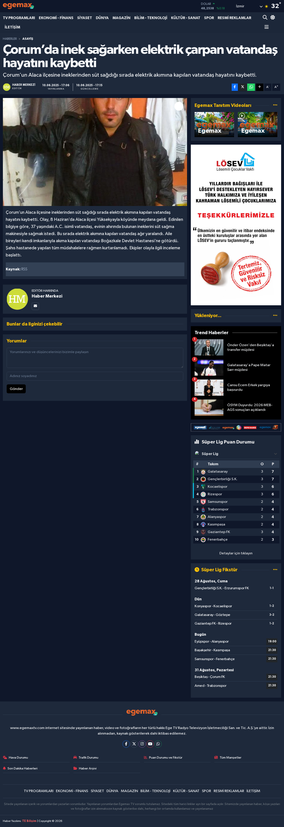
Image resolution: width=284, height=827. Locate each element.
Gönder (16, 389)
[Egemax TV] (18, 6)
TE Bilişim (29, 821)
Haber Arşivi (88, 768)
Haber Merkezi (47, 296)
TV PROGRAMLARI (19, 18)
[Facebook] (126, 744)
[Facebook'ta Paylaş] (235, 87)
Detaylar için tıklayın (235, 553)
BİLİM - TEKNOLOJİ (150, 18)
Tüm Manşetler (230, 757)
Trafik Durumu (88, 757)
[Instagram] (142, 744)
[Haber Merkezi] (17, 299)
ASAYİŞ (27, 38)
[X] (134, 744)
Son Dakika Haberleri (22, 768)
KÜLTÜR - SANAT (185, 18)
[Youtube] (150, 744)
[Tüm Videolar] (275, 105)
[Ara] (265, 18)
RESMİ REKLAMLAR (234, 18)
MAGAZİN (121, 18)
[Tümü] (275, 316)
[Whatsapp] (158, 744)
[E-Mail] (35, 306)
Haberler (10, 38)
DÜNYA (102, 18)
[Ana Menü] (266, 27)
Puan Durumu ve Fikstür (165, 757)
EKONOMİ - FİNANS (56, 18)
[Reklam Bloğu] (236, 225)
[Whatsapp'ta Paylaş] (251, 87)
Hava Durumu (18, 757)
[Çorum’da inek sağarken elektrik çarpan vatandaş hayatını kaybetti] (95, 152)
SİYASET (84, 18)
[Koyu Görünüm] (272, 18)
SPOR (209, 18)
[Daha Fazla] (259, 87)
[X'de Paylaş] (242, 87)
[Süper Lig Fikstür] (275, 570)
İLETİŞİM (12, 27)
